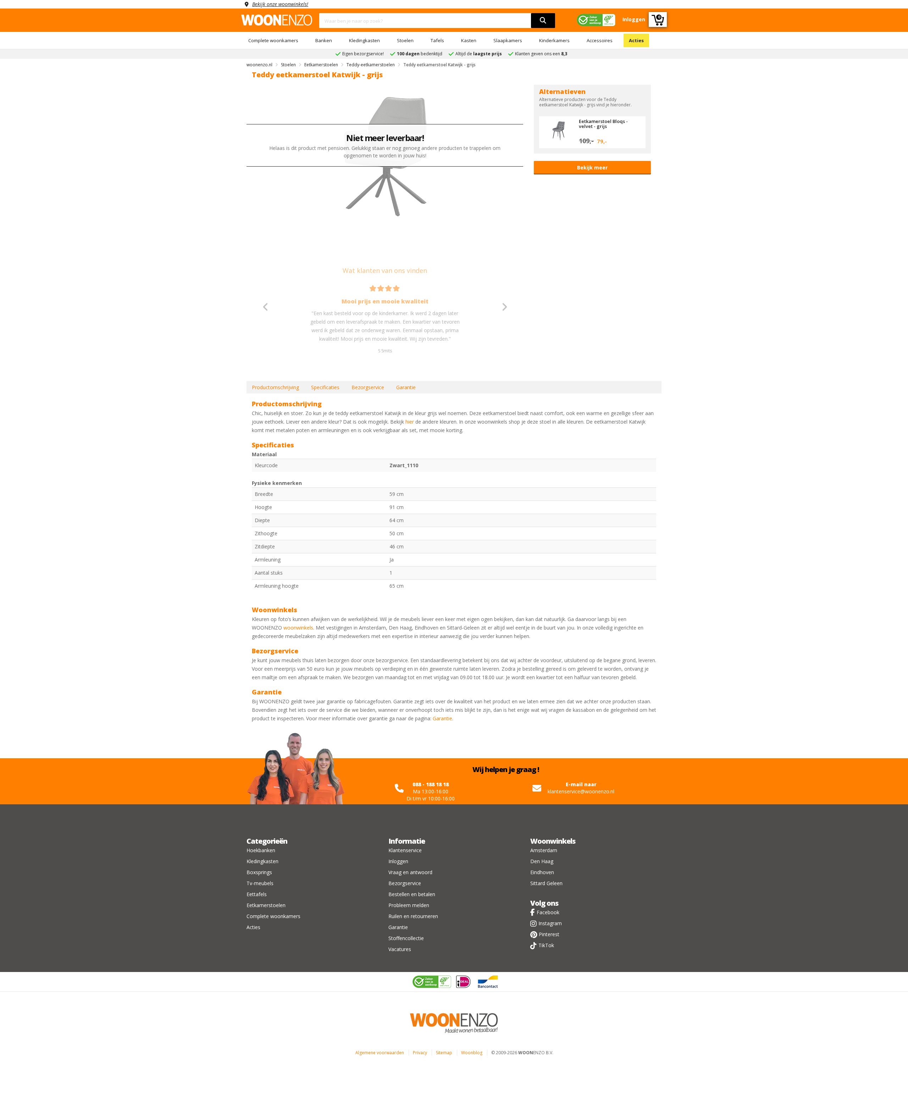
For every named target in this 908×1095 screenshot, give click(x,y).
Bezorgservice (367, 387)
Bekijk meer (592, 167)
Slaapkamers (507, 40)
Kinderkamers (554, 40)
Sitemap (444, 1053)
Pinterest (549, 934)
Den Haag (541, 861)
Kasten (468, 40)
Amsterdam (543, 850)
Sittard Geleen (546, 883)
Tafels (437, 40)
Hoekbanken (261, 850)
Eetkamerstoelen (266, 905)
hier (409, 421)
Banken (323, 40)
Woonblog (471, 1053)
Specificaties (325, 387)
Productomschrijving (275, 387)
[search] (543, 20)
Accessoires (600, 40)
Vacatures (399, 949)
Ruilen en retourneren (413, 916)
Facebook (548, 912)
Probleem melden (408, 905)
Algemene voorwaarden (379, 1053)
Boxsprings (259, 872)
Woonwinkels (552, 841)
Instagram (550, 923)
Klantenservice (405, 850)
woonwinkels (298, 627)
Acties (636, 40)
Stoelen (405, 40)
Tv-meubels (260, 883)
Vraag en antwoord (410, 872)
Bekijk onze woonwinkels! (280, 4)
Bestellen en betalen (411, 894)
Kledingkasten (364, 40)
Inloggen (398, 861)
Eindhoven (542, 872)
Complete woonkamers (273, 40)
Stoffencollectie (406, 938)
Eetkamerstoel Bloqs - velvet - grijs (603, 123)
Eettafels (257, 894)
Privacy (420, 1053)
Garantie (406, 387)
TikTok (546, 945)
